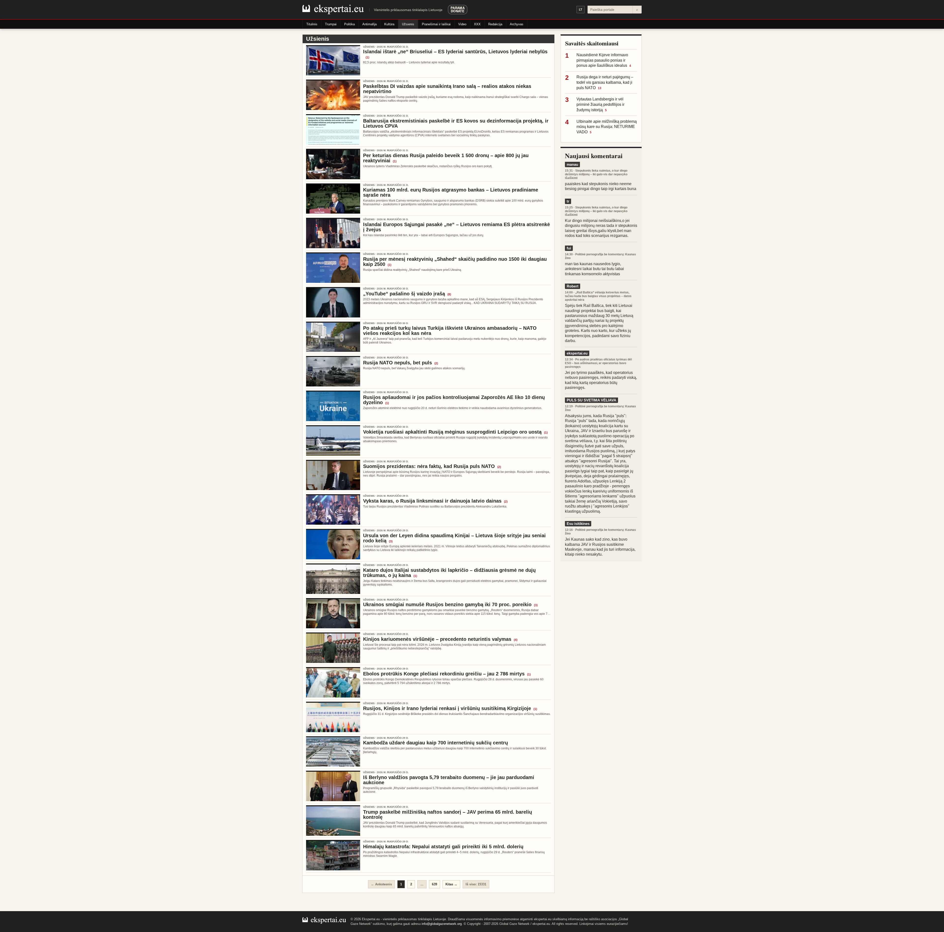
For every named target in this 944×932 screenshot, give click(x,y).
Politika (349, 24)
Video (462, 24)
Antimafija (369, 24)
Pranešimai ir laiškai (436, 24)
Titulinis (311, 24)
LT (580, 9)
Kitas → (451, 884)
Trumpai (331, 24)
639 (434, 884)
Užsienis (408, 24)
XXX (477, 24)
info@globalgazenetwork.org (442, 924)
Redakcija (495, 24)
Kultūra (389, 24)
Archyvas (516, 24)
